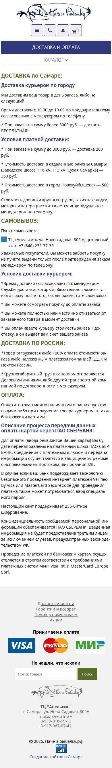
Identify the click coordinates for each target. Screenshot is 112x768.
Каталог (54, 60)
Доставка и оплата (56, 603)
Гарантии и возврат (56, 609)
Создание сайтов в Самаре (56, 756)
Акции (56, 620)
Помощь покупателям (56, 614)
